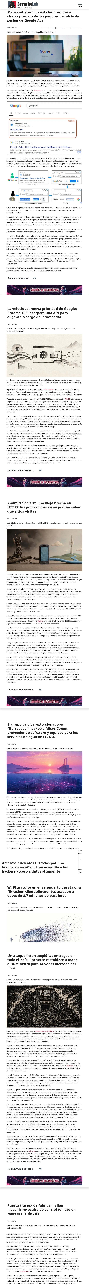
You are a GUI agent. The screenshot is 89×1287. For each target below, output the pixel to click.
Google (52, 28)
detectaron (38, 90)
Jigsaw (40, 621)
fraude (68, 28)
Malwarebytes (77, 28)
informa (32, 1151)
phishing (60, 28)
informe (70, 1066)
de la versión (48, 389)
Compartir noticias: (17, 278)
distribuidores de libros (44, 1031)
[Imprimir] (34, 278)
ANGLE (67, 399)
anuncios (44, 28)
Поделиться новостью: (20, 470)
